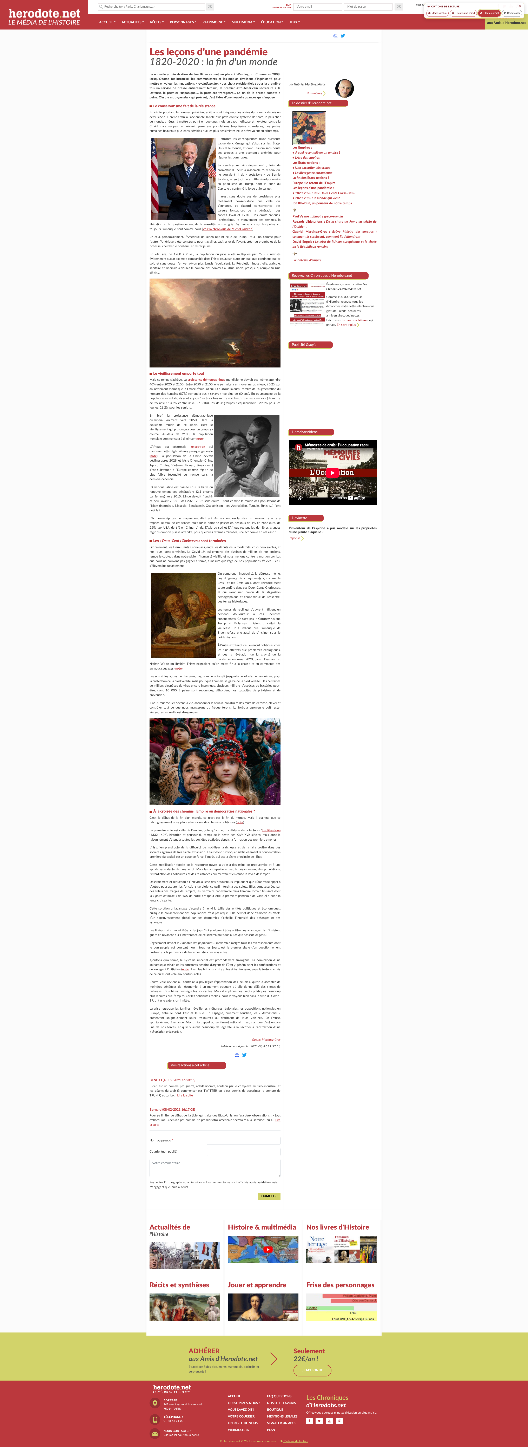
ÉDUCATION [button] (271, 22)
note (199, 438)
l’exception (197, 446)
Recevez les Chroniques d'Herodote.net (322, 275)
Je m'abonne (312, 1370)
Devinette (299, 518)
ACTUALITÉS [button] (131, 22)
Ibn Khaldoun (271, 830)
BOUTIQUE (275, 1409)
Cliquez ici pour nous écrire (181, 1434)
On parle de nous (243, 1423)
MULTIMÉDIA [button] (242, 22)
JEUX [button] (293, 22)
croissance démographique (206, 379)
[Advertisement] (333, 387)
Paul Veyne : (317, 216)
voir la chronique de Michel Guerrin (227, 229)
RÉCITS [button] (155, 22)
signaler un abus (281, 1423)
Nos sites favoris (281, 1403)
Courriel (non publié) (163, 1151)
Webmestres (238, 1430)
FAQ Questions (279, 1396)
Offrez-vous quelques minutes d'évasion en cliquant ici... (341, 1412)
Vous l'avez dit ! (241, 1409)
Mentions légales (282, 1416)
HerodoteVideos (304, 432)
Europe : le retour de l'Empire (314, 183)
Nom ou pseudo (161, 1140)
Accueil (234, 1396)
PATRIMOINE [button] (213, 22)
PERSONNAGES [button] (182, 22)
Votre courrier (241, 1416)
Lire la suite (185, 1095)
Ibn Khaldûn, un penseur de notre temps (322, 203)
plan (271, 1430)
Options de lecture (295, 1441)
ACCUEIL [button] (106, 22)
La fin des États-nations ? (310, 178)
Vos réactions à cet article (190, 1065)
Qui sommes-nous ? (244, 1403)
